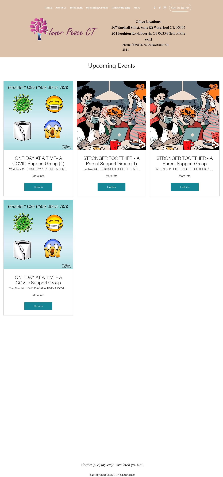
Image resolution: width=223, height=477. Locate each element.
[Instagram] (165, 8)
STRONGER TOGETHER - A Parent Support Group (185, 161)
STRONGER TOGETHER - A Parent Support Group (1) (111, 161)
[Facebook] (160, 8)
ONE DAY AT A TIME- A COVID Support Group (38, 280)
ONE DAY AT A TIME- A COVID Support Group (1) (38, 161)
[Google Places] (154, 8)
